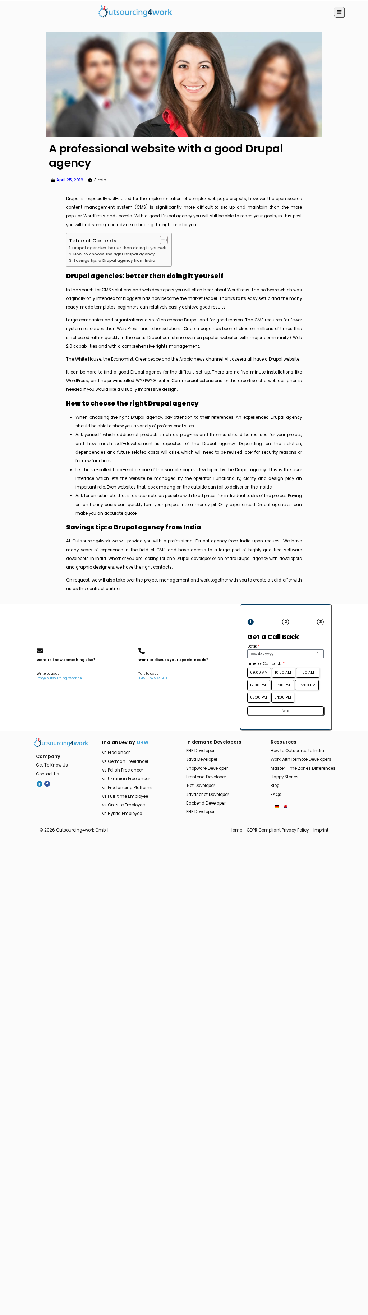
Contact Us (47, 774)
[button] (339, 12)
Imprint (320, 830)
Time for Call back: (266, 663)
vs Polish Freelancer (122, 770)
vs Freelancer (116, 752)
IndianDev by (125, 742)
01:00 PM (282, 685)
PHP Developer (200, 751)
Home (236, 830)
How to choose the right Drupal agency (114, 254)
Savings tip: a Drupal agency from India (114, 260)
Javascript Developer (207, 794)
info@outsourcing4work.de (59, 678)
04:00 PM (282, 697)
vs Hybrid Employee (122, 813)
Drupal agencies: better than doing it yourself (119, 248)
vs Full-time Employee (125, 796)
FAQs (276, 794)
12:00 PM (258, 685)
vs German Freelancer (125, 761)
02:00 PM (307, 685)
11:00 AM (307, 672)
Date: (253, 646)
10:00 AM (283, 672)
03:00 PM (258, 697)
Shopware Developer (207, 768)
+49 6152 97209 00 (153, 678)
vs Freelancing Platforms (128, 788)
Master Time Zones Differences (303, 768)
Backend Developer (206, 803)
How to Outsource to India (297, 751)
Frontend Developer (206, 777)
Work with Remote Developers (301, 759)
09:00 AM (259, 672)
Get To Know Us (52, 765)
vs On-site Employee (123, 805)
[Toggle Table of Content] (161, 240)
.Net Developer (200, 785)
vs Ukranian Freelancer (126, 779)
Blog (275, 785)
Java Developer (201, 759)
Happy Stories (285, 777)
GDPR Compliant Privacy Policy (278, 830)
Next (285, 711)
